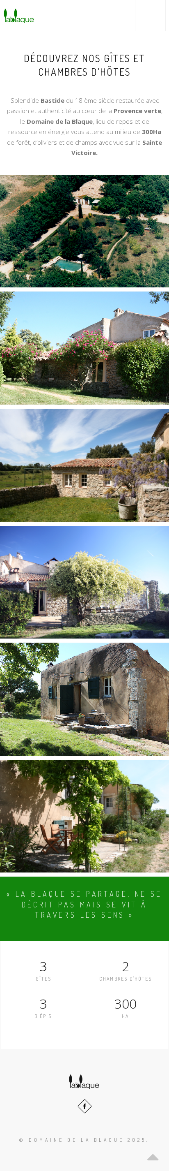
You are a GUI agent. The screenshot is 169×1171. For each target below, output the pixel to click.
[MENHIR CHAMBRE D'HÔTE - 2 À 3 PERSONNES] (84, 465)
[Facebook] (85, 1106)
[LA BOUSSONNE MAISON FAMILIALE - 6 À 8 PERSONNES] (84, 231)
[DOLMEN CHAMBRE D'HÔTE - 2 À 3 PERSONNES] (84, 348)
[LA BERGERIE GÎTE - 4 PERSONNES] (84, 699)
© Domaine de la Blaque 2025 (82, 1140)
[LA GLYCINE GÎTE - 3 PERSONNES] (84, 816)
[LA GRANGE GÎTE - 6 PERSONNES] (84, 582)
